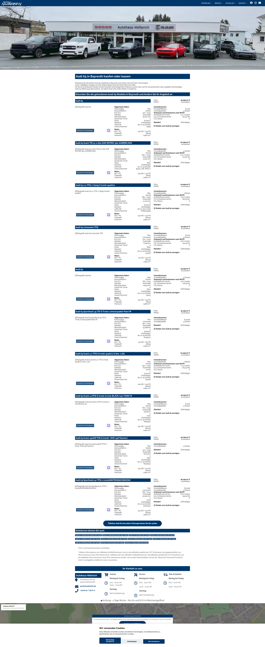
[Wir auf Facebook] (251, 2)
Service (218, 3)
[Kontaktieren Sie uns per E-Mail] (259, 2)
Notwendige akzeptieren (110, 640)
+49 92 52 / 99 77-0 (87, 590)
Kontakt (242, 3)
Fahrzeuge (205, 3)
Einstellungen (132, 641)
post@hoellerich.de (88, 586)
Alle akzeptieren (154, 641)
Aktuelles (230, 3)
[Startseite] (12, 3)
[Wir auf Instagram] (255, 2)
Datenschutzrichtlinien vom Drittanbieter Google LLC (151, 619)
